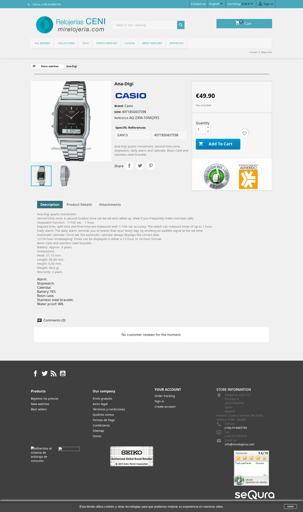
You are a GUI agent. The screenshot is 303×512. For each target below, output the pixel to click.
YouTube (63, 373)
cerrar (290, 506)
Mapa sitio (266, 52)
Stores (97, 436)
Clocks (130, 43)
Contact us (198, 4)
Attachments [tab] (110, 204)
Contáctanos (101, 425)
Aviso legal (100, 404)
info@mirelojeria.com (239, 444)
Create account (165, 406)
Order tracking (165, 396)
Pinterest (151, 165)
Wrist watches (152, 43)
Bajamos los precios (44, 398)
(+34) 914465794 (236, 428)
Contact (253, 52)
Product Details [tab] (79, 204)
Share (129, 165)
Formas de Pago (104, 420)
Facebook (35, 373)
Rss (53, 373)
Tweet (140, 165)
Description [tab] (49, 204)
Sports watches (106, 43)
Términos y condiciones (109, 409)
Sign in (159, 401)
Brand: (119, 106)
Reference (121, 118)
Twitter (44, 373)
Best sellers (39, 409)
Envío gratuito (102, 398)
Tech (85, 43)
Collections (66, 43)
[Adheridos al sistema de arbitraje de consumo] (41, 454)
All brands (42, 43)
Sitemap (98, 431)
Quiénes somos (103, 415)
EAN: (117, 112)
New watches (40, 404)
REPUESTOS (177, 43)
